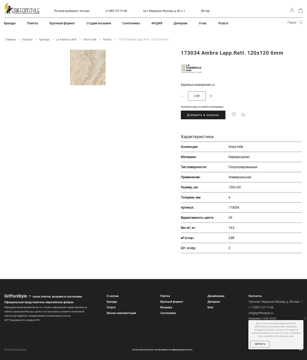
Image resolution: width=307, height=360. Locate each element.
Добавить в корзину (203, 115)
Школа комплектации (121, 313)
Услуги (111, 307)
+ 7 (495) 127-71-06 (261, 307)
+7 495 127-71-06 (116, 11)
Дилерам (214, 301)
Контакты (255, 296)
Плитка (165, 296)
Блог (211, 307)
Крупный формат (171, 301)
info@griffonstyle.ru (261, 313)
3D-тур (205, 11)
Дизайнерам (216, 296)
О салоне (113, 296)
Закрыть (260, 344)
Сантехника (168, 313)
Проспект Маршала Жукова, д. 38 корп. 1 (276, 301)
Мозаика (166, 307)
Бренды (112, 301)
